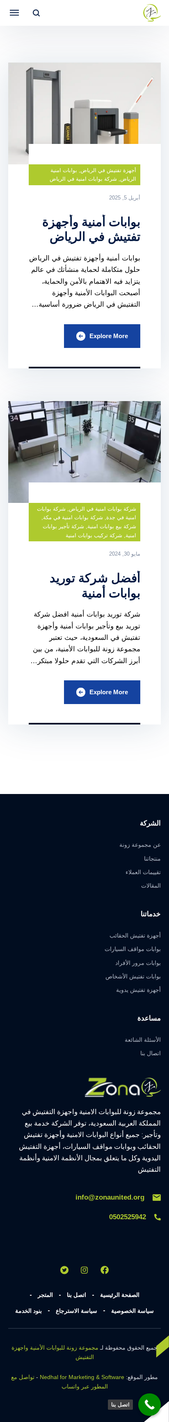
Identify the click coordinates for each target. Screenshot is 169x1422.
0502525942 (127, 1217)
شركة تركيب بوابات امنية (94, 535)
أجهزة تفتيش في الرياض (108, 170)
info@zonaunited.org (109, 1197)
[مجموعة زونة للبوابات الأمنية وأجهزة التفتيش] (152, 13)
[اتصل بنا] (149, 1404)
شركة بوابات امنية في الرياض (83, 179)
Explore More (108, 335)
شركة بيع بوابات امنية (111, 526)
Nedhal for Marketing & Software (82, 1377)
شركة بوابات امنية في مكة (73, 517)
